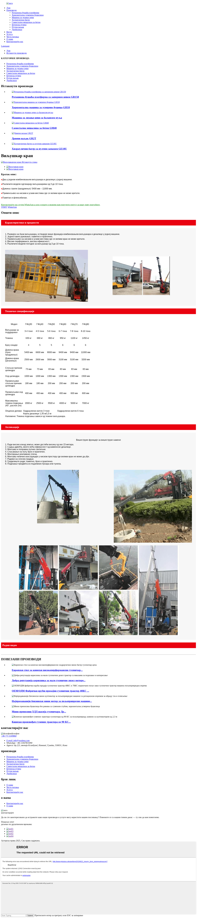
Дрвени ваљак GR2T (24, 138)
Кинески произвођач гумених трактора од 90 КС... (41, 721)
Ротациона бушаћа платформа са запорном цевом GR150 (45, 97)
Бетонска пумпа (19, 25)
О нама (9, 39)
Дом (8, 8)
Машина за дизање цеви (23, 17)
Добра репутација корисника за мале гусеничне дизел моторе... (49, 680)
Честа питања (12, 37)
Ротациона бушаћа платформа (25, 13)
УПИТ (4, 207)
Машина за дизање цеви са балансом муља (37, 117)
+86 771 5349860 (8, 736)
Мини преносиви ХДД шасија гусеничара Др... (39, 711)
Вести (9, 32)
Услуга (9, 34)
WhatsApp (12, 207)
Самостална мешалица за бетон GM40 (34, 128)
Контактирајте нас (14, 41)
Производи (11, 10)
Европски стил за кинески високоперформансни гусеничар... (47, 670)
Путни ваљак (18, 27)
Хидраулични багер (21, 20)
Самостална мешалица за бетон (26, 22)
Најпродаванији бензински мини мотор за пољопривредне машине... (52, 701)
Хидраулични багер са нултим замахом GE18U (39, 148)
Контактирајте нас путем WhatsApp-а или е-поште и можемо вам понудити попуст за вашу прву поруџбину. (50, 205)
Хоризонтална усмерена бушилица (28, 15)
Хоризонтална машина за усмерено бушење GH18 (41, 107)
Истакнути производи (16, 53)
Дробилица (17, 29)
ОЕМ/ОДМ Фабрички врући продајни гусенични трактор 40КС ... (50, 690)
